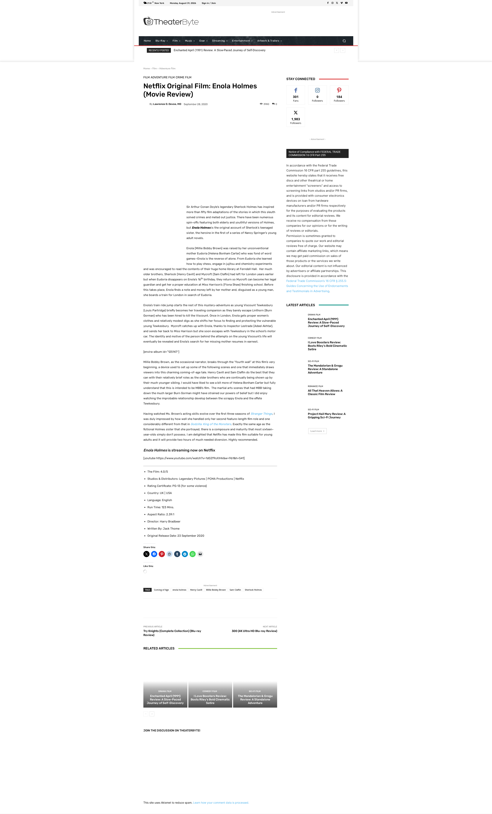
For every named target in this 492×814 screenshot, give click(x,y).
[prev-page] (145, 713)
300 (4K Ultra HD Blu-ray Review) (254, 631)
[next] (342, 50)
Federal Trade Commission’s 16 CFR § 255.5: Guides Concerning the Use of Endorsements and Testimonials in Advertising (317, 286)
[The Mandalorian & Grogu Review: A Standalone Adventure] (255, 681)
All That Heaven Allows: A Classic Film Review (325, 392)
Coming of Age (161, 589)
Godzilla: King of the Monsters (211, 424)
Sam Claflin (235, 589)
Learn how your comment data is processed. (221, 802)
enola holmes (179, 589)
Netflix (209, 450)
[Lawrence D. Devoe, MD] (146, 104)
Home (146, 68)
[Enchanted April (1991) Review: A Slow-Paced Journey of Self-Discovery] (165, 681)
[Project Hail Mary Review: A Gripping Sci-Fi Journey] (295, 413)
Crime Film (183, 77)
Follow (317, 88)
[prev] (336, 50)
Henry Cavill (196, 589)
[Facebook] (328, 3)
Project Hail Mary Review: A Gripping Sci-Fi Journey (327, 415)
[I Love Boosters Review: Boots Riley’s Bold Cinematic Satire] (210, 681)
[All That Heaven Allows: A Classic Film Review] (295, 390)
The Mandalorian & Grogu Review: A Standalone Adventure (255, 699)
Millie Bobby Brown (216, 589)
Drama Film (164, 691)
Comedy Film (210, 691)
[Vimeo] (341, 3)
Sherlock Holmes (253, 589)
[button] (344, 40)
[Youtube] (346, 3)
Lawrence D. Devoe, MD (167, 104)
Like (296, 88)
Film (154, 68)
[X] (337, 3)
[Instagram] (332, 3)
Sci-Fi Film (255, 691)
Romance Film (315, 386)
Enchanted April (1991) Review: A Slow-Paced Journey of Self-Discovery (219, 50)
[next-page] (152, 713)
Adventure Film (167, 68)
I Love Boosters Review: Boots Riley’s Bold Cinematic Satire (210, 699)
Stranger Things (261, 413)
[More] (239, 117)
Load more (316, 431)
